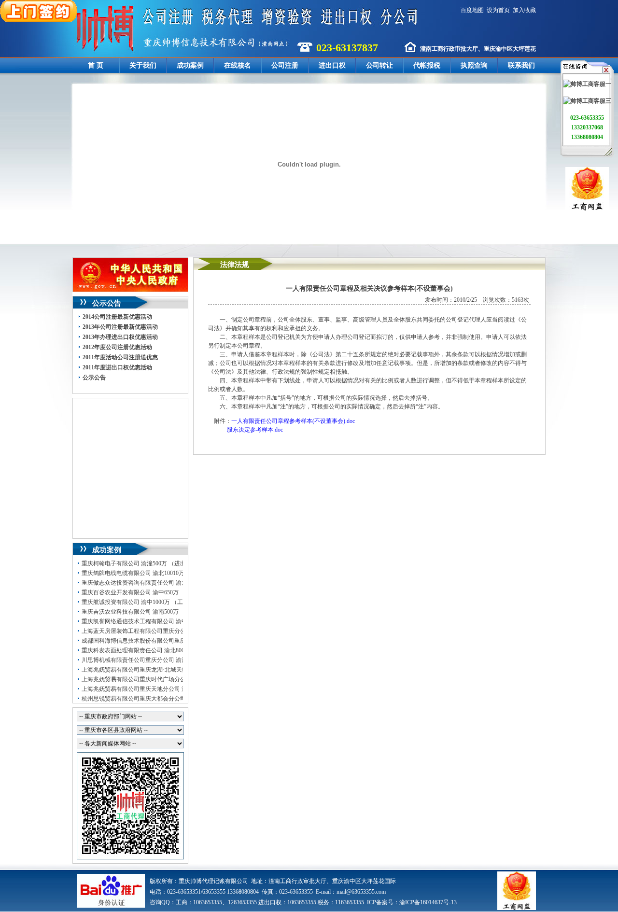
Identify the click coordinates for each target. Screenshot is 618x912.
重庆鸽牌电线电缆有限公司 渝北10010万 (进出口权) (147, 573)
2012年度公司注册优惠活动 (117, 347)
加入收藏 (524, 10)
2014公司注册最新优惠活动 (117, 316)
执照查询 (474, 65)
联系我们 (521, 65)
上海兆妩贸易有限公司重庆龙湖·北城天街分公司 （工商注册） (162, 669)
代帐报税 (426, 65)
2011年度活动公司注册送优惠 (120, 357)
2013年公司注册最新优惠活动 (120, 326)
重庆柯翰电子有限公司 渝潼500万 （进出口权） (142, 563)
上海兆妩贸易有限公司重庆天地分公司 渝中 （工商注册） (155, 689)
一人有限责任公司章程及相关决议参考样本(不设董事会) (369, 288)
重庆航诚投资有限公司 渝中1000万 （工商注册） (144, 602)
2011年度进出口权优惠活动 (117, 367)
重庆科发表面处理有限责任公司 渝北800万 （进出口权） (154, 650)
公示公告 (94, 377)
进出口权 (332, 65)
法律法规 (234, 264)
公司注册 (284, 65)
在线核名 (237, 65)
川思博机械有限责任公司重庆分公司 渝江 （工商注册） (153, 660)
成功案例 (190, 65)
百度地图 (472, 10)
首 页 (95, 65)
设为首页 (498, 10)
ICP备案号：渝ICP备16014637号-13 (412, 902)
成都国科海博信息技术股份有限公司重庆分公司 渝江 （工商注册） (167, 640)
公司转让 (379, 65)
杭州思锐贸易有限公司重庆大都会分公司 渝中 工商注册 (153, 698)
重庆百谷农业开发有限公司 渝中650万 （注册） (142, 592)
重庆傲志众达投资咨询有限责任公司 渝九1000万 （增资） (155, 582)
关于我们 (142, 65)
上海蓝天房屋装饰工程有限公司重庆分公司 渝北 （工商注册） (161, 631)
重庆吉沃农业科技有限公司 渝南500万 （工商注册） (148, 611)
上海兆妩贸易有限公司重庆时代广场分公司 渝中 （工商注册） (161, 679)
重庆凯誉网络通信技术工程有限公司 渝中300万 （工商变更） (160, 621)
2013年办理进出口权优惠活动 (120, 337)
